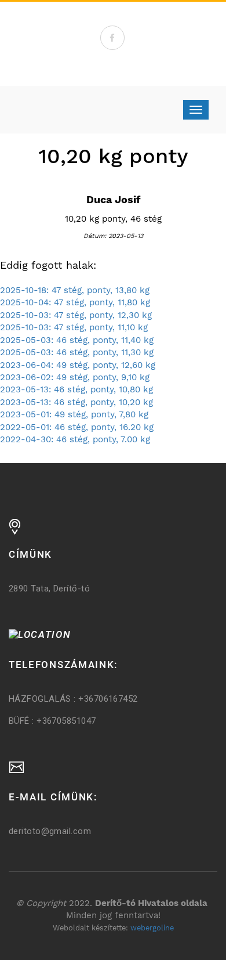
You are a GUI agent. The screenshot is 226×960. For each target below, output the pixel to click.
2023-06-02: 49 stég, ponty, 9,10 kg (75, 377)
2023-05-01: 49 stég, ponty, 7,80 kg (74, 414)
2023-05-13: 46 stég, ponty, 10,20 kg (76, 402)
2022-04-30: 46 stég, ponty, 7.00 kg (75, 439)
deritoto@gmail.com (50, 831)
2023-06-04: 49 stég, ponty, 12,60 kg (77, 365)
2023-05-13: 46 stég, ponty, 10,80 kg (76, 389)
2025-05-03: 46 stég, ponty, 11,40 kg (77, 340)
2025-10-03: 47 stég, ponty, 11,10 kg (74, 327)
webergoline (152, 927)
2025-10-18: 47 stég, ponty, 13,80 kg (75, 290)
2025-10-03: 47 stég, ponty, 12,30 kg (76, 315)
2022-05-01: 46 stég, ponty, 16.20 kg (77, 427)
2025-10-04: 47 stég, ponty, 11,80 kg (75, 302)
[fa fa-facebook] (112, 38)
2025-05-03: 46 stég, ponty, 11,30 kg (77, 352)
